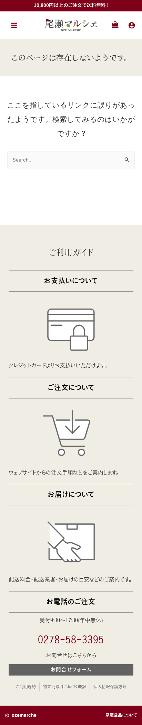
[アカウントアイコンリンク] (131, 25)
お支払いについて (71, 280)
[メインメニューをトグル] (14, 25)
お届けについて (71, 494)
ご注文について (71, 387)
